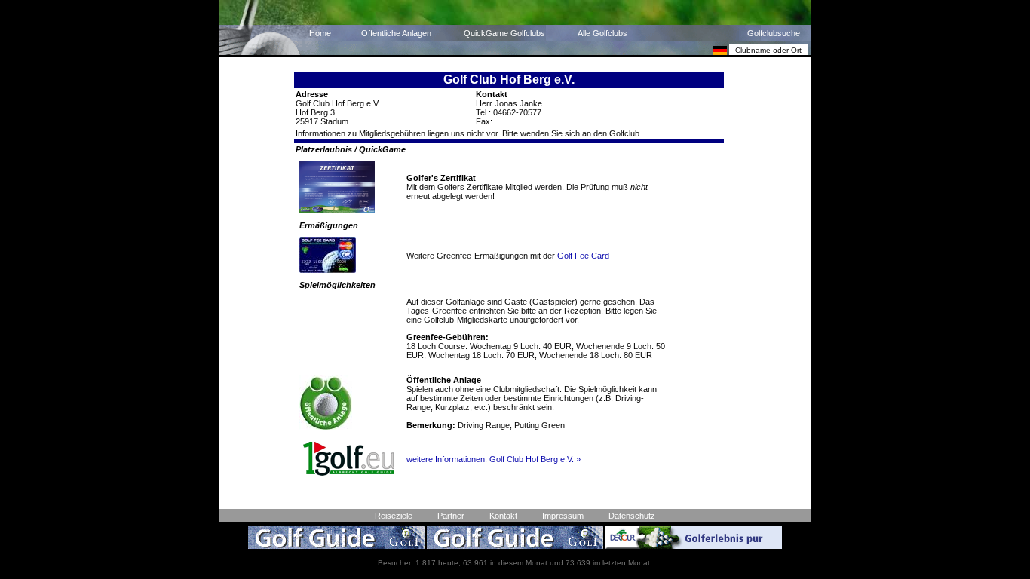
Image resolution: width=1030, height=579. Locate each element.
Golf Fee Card (583, 255)
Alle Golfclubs (602, 33)
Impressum (563, 515)
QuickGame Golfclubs (504, 33)
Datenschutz (631, 515)
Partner (450, 515)
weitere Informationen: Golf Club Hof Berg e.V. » (493, 459)
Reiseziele (393, 515)
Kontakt (503, 515)
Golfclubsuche (773, 33)
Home (320, 33)
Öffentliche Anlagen (396, 33)
